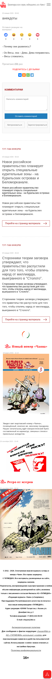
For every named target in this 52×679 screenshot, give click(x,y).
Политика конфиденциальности (26, 650)
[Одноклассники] (24, 75)
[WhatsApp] (28, 75)
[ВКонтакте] (20, 75)
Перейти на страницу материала (22, 223)
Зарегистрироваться (37, 125)
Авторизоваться (14, 125)
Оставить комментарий (26, 116)
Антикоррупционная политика (26, 627)
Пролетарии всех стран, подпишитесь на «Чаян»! (26, 4)
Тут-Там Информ (11, 149)
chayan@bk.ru (43, 631)
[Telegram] (32, 75)
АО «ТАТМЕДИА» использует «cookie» (24, 635)
